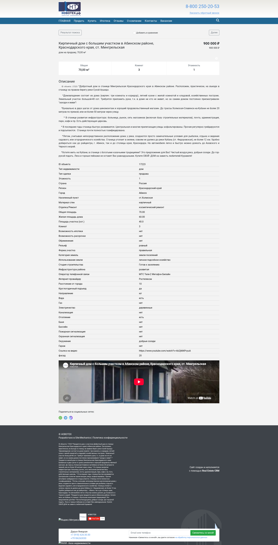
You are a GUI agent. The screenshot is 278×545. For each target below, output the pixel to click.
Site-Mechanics (83, 437)
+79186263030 (78, 538)
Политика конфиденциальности (110, 437)
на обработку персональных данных (191, 537)
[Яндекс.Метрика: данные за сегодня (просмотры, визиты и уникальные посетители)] (69, 520)
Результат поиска (70, 32)
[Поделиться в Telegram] (65, 418)
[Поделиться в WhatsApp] (60, 418)
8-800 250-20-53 (202, 6)
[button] (204, 13)
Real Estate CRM (210, 470)
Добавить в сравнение (147, 33)
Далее (214, 32)
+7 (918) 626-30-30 (80, 534)
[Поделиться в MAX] (71, 418)
